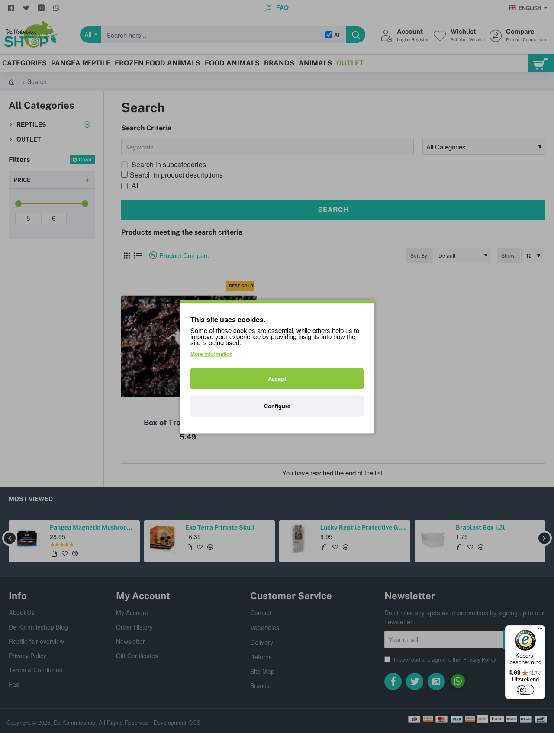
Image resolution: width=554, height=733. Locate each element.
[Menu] (540, 630)
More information (211, 353)
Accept (277, 378)
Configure (277, 405)
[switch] (525, 690)
